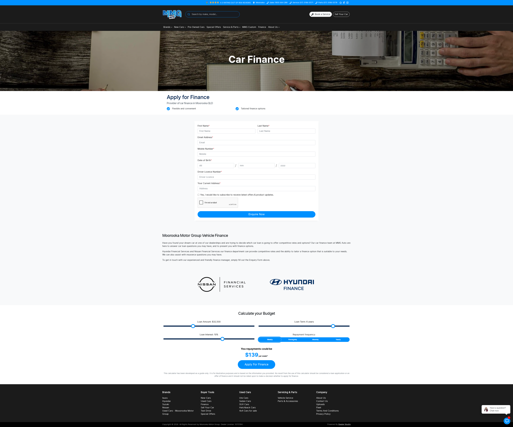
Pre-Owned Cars (196, 27)
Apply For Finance (256, 364)
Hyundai (166, 401)
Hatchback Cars (247, 408)
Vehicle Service (285, 398)
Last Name (263, 126)
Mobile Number (206, 149)
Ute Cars (243, 398)
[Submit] (188, 14)
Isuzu (165, 398)
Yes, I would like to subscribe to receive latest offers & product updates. (237, 195)
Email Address (205, 137)
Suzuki (165, 404)
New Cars (179, 27)
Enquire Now (256, 214)
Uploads (320, 404)
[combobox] (212, 14)
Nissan (165, 408)
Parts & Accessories (288, 401)
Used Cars (206, 401)
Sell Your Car (207, 408)
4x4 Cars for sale (248, 411)
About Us (273, 27)
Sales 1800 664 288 (278, 3)
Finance (262, 27)
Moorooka (260, 3)
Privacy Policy (323, 414)
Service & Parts (230, 27)
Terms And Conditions (327, 411)
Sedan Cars (245, 401)
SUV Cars (244, 404)
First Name (204, 126)
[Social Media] (344, 2)
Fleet (318, 408)
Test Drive (206, 411)
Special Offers (214, 27)
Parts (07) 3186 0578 (327, 3)
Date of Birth (205, 160)
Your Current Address (209, 183)
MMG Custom (249, 27)
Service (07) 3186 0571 (303, 3)
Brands (166, 27)
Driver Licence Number (210, 172)
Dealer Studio (344, 424)
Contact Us (322, 401)
